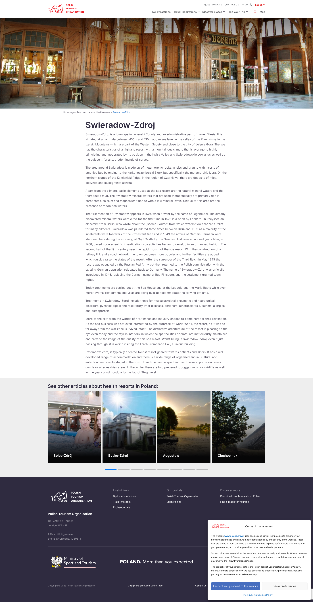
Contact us (232, 4)
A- (243, 4)
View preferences (285, 586)
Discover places (212, 11)
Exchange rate (121, 507)
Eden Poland (174, 501)
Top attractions (161, 11)
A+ (246, 4)
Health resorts (103, 112)
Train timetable (122, 501)
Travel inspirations (185, 11)
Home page (69, 112)
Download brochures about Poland (240, 496)
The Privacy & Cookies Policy (258, 594)
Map (262, 11)
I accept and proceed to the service (235, 586)
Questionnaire (213, 4)
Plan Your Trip (236, 11)
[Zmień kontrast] (250, 5)
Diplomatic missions (124, 496)
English (260, 4)
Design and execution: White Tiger (145, 585)
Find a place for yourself (234, 501)
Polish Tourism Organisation (183, 496)
